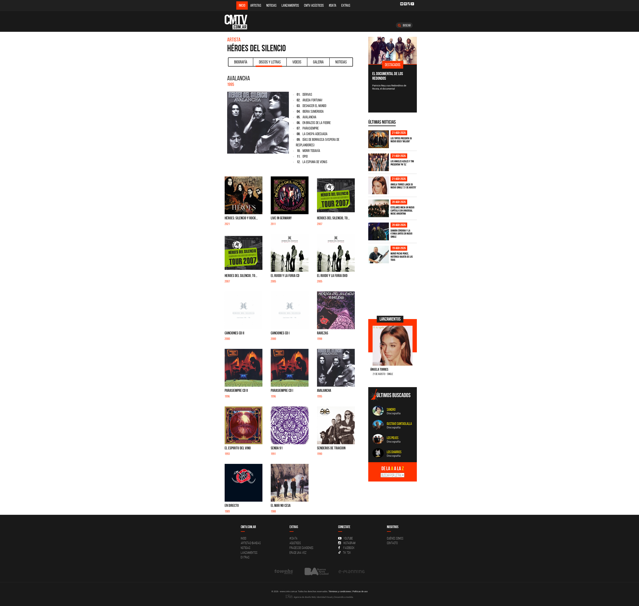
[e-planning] (351, 571)
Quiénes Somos (395, 538)
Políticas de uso (360, 591)
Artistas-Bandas (251, 543)
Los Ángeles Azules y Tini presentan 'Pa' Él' (402, 163)
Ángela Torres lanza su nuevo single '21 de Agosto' (403, 186)
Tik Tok (347, 552)
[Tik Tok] (409, 3)
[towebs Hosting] (284, 571)
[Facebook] (412, 3)
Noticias (271, 5)
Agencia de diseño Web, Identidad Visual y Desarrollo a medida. (323, 597)
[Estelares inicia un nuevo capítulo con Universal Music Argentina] (378, 208)
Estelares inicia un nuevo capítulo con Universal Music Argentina (402, 210)
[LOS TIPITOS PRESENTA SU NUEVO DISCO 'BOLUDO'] (378, 139)
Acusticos (295, 543)
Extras (345, 5)
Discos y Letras (270, 62)
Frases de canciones (301, 548)
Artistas (255, 5)
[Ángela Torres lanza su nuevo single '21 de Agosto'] (378, 185)
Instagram (349, 543)
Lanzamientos (290, 5)
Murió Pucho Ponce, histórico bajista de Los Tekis (402, 256)
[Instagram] (405, 3)
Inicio (242, 5)
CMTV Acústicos (314, 5)
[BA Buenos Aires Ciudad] (316, 571)
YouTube (348, 538)
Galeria (318, 62)
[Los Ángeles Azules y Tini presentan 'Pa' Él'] (378, 162)
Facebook (349, 548)
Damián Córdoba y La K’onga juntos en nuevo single (401, 233)
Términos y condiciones (339, 591)
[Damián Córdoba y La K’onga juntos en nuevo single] (378, 231)
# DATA (294, 538)
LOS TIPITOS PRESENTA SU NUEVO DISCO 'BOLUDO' (401, 140)
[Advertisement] (393, 289)
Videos (296, 62)
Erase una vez (298, 552)
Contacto (392, 543)
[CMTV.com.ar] (238, 22)
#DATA (332, 5)
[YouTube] (401, 3)
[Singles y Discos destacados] (392, 50)
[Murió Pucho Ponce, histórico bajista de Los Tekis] (378, 254)
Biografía (240, 62)
